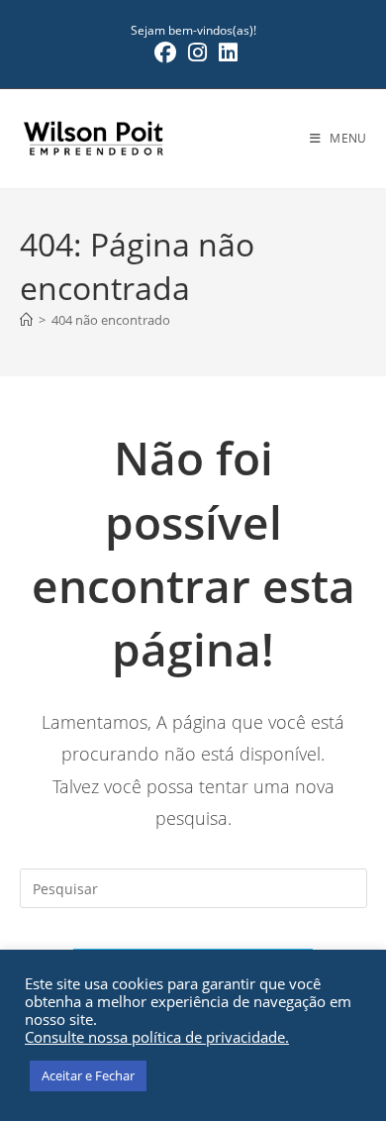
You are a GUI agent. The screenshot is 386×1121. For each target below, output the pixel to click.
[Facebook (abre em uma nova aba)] (165, 52)
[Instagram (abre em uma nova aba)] (197, 52)
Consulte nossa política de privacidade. (157, 1037)
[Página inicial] (26, 320)
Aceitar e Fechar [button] (88, 1075)
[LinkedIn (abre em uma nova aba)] (225, 52)
